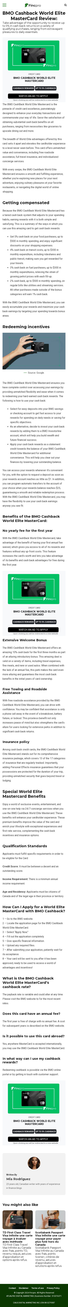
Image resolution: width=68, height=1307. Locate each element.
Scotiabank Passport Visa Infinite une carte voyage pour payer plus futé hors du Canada (50, 1249)
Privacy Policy (53, 1288)
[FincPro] (32, 5)
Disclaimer (23, 1288)
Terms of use (37, 1288)
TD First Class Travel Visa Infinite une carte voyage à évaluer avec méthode (18, 1246)
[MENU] (4, 5)
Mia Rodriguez (18, 1179)
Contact (12, 1288)
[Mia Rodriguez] (34, 1168)
